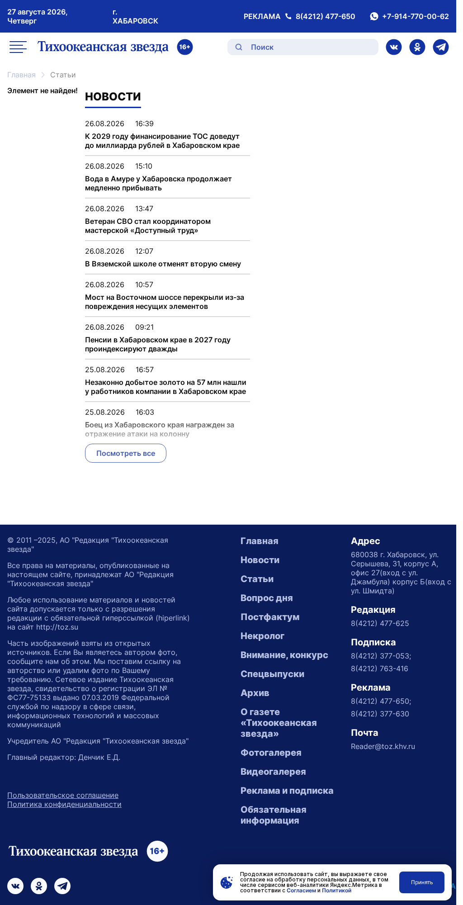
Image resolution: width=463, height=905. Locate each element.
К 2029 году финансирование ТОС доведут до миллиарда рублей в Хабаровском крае (162, 141)
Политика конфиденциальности (64, 804)
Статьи (257, 578)
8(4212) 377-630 (380, 713)
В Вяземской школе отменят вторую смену (163, 263)
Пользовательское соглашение (62, 795)
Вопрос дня (267, 597)
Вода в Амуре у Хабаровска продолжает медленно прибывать (158, 183)
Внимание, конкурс (284, 654)
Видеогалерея (273, 771)
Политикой (336, 890)
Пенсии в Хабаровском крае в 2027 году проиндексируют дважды (158, 344)
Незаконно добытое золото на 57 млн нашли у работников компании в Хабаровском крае (165, 387)
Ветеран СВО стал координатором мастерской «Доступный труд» (148, 226)
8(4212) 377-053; (381, 655)
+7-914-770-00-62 (415, 16)
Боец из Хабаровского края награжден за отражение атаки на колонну (159, 429)
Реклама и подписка (287, 790)
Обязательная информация (274, 815)
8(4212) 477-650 (325, 16)
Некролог (262, 635)
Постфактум (270, 616)
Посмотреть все (125, 453)
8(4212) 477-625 (380, 623)
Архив (255, 692)
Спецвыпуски (272, 673)
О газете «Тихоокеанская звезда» (279, 722)
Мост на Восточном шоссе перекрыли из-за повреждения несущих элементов (164, 302)
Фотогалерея (271, 752)
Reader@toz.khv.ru (383, 746)
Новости (260, 559)
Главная (21, 74)
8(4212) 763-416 (379, 668)
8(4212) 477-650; (381, 701)
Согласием (301, 890)
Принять (422, 882)
